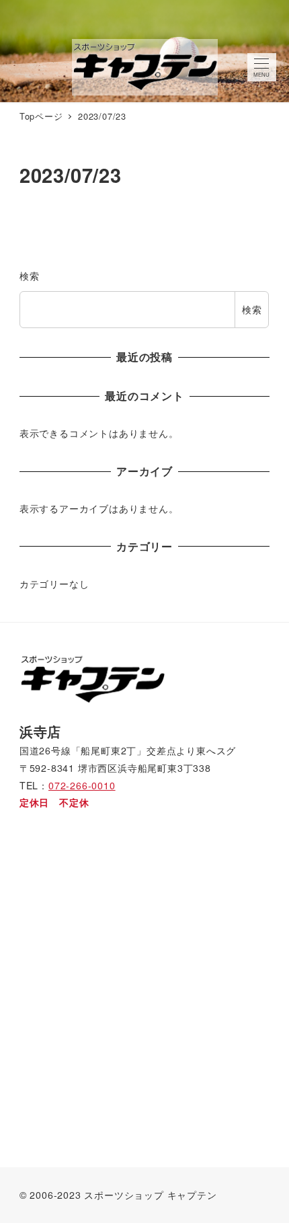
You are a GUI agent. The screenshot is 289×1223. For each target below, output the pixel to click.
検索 (29, 275)
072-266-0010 (82, 785)
